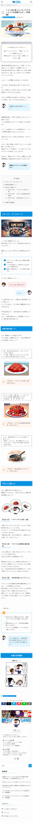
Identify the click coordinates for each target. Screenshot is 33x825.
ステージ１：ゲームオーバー (13, 182)
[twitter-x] (15, 759)
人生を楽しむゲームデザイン (9, 17)
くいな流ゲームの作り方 (10, 809)
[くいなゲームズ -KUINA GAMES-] (16, 2)
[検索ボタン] (31, 2)
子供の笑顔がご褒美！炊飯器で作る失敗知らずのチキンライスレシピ (16, 786)
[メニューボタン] (2, 2)
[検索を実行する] (30, 765)
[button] (3, 703)
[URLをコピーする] (29, 703)
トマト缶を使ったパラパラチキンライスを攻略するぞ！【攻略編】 (16, 791)
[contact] (18, 759)
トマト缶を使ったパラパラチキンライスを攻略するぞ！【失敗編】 (16, 796)
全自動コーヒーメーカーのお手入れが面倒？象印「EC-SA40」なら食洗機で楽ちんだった (15, 777)
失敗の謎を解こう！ (11, 184)
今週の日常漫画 (9, 202)
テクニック (6, 812)
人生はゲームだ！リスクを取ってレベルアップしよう (16, 782)
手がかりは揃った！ (11, 187)
